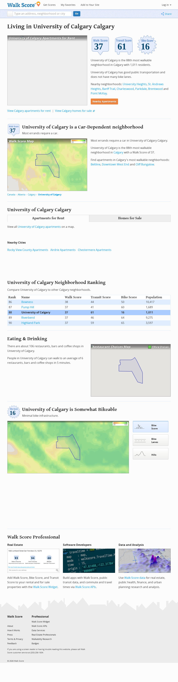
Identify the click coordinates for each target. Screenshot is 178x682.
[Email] (20, 621)
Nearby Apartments (104, 101)
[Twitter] (9, 621)
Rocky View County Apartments (27, 250)
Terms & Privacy (15, 639)
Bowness (27, 302)
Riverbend (28, 317)
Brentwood (155, 89)
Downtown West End (115, 164)
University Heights (135, 84)
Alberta (21, 194)
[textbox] (42, 14)
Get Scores (49, 4)
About (10, 626)
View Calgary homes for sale (73, 110)
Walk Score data (134, 577)
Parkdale (141, 89)
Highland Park (30, 323)
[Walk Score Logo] (24, 4)
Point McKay (99, 93)
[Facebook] (15, 621)
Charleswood (125, 89)
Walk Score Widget (45, 587)
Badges (35, 643)
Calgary (31, 194)
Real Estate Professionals (44, 635)
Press (10, 635)
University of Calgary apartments (39, 226)
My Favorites (68, 4)
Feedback (12, 643)
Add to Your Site (90, 4)
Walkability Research (42, 639)
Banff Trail (108, 89)
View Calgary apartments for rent (29, 110)
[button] (10, 14)
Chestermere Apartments (94, 250)
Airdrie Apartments (63, 250)
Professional (40, 616)
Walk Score (14, 616)
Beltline (95, 164)
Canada (11, 194)
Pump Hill (27, 307)
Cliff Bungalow (145, 164)
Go (76, 13)
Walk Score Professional (33, 537)
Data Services (38, 630)
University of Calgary (49, 194)
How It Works (13, 630)
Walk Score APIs (85, 587)
